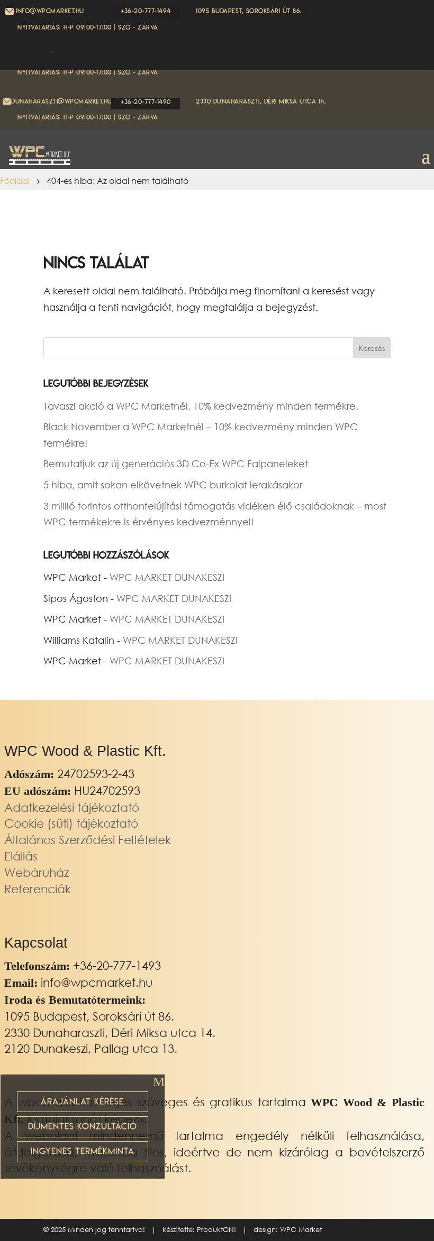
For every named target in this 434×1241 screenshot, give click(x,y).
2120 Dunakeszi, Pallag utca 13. (90, 1048)
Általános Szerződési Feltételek (87, 839)
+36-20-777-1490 (146, 102)
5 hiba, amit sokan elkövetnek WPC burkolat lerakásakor (172, 484)
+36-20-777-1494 (146, 11)
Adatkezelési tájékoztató (71, 807)
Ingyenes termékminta (82, 1151)
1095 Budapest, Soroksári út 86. (249, 11)
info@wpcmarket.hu (96, 982)
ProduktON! (216, 1229)
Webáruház (36, 872)
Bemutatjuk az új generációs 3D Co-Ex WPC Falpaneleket (175, 463)
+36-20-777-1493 (117, 965)
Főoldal (15, 180)
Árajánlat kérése (82, 1101)
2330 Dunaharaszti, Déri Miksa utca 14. (261, 101)
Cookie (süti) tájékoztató (71, 823)
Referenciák (37, 888)
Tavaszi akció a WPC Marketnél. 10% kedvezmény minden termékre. (200, 406)
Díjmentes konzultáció (82, 1126)
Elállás (21, 856)
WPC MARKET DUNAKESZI (167, 577)
